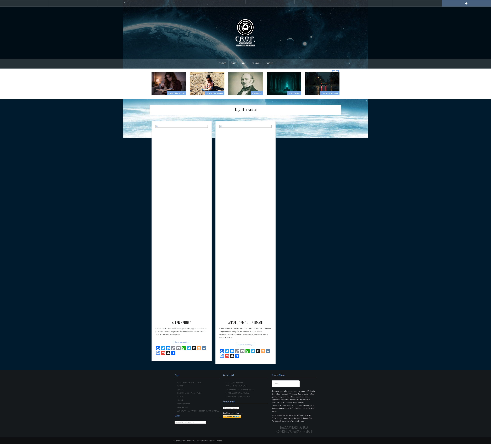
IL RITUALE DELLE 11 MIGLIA (330, 93)
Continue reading (181, 342)
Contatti (269, 63)
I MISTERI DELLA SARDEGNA (214, 93)
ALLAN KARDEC (256, 93)
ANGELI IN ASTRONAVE (236, 386)
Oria (204, 440)
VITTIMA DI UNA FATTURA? (176, 93)
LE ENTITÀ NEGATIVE (235, 382)
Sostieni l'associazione (233, 413)
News (244, 63)
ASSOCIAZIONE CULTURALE (189, 382)
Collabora (256, 63)
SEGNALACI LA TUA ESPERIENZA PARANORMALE (198, 411)
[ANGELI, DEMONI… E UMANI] (245, 221)
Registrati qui (182, 407)
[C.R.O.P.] (245, 32)
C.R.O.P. (180, 386)
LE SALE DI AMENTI (294, 93)
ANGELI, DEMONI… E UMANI (245, 322)
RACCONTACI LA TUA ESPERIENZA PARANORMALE (294, 429)
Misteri (234, 63)
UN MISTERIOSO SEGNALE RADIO (240, 389)
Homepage (222, 63)
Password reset (183, 404)
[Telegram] (171, 2)
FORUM (180, 396)
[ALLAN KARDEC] (181, 221)
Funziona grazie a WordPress (184, 440)
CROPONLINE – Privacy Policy (189, 393)
